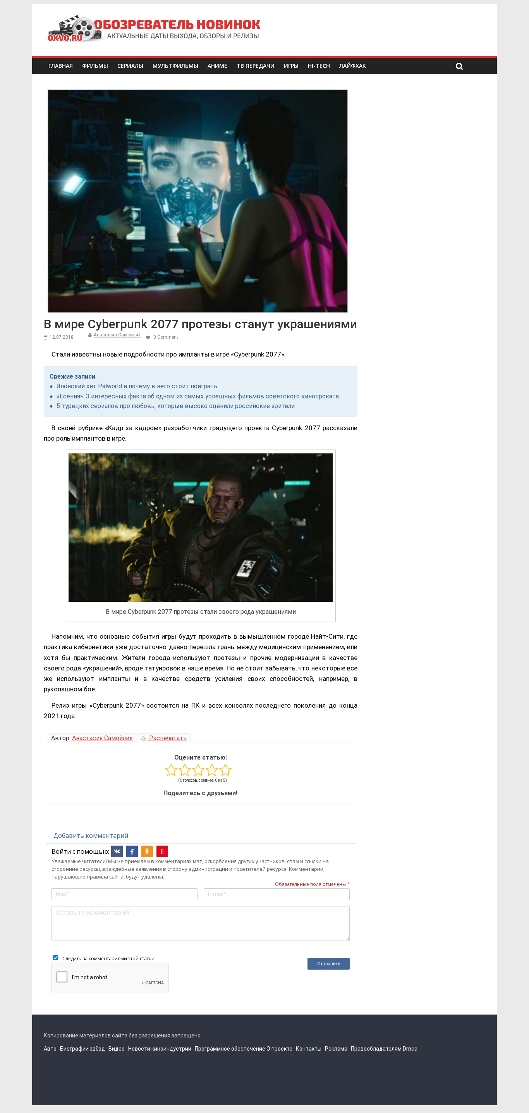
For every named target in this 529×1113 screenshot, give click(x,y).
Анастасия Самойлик (117, 335)
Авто (50, 1049)
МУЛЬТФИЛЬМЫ (175, 65)
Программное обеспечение (230, 1049)
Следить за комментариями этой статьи (108, 958)
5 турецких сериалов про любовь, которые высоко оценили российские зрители (176, 406)
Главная (60, 65)
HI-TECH (319, 65)
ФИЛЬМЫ (95, 65)
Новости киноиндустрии (159, 1049)
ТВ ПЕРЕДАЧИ (256, 65)
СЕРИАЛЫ (130, 65)
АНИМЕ (217, 65)
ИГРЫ (291, 65)
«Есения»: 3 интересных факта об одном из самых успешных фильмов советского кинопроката (198, 396)
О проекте (279, 1049)
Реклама (336, 1049)
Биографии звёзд (82, 1049)
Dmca (410, 1049)
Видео (116, 1049)
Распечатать (167, 738)
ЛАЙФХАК (352, 65)
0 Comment (165, 337)
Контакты (308, 1049)
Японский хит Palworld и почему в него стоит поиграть (137, 386)
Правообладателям (376, 1049)
